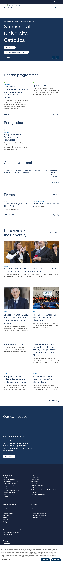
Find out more (10, 47)
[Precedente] (53, 57)
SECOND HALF (35, 504)
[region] (31, 554)
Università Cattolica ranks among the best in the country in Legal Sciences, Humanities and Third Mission (45, 349)
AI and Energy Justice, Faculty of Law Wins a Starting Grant (43, 379)
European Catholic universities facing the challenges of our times (15, 379)
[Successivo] (57, 57)
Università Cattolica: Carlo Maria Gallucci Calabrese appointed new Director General (16, 318)
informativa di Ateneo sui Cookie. (24, 556)
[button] (55, 7)
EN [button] (58, 7)
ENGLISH (7, 541)
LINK (4, 470)
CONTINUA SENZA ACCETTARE (55, 546)
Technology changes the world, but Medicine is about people (44, 317)
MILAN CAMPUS (9, 456)
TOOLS (33, 470)
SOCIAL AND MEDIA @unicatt (9, 504)
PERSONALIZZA (6, 559)
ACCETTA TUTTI (56, 559)
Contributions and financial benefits (16, 52)
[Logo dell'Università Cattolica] (14, 7)
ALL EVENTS (56, 194)
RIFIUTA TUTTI (45, 559)
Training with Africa (13, 344)
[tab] (4, 57)
